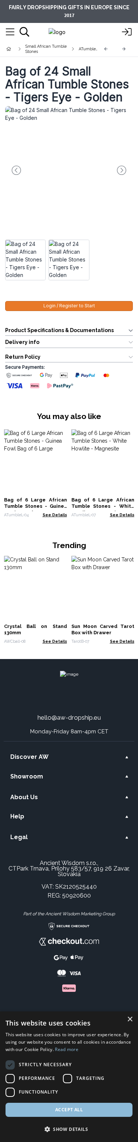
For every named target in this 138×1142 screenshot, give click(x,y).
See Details (55, 515)
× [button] (129, 1019)
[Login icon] (127, 32)
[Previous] (106, 49)
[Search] (24, 32)
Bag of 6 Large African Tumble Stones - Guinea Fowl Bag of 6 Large (35, 506)
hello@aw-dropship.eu (69, 717)
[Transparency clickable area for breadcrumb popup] (47, 49)
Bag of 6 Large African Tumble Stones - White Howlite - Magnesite (102, 506)
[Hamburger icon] (10, 32)
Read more (66, 1049)
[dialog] (69, 1076)
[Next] (124, 49)
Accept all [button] (69, 1109)
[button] (69, 1129)
